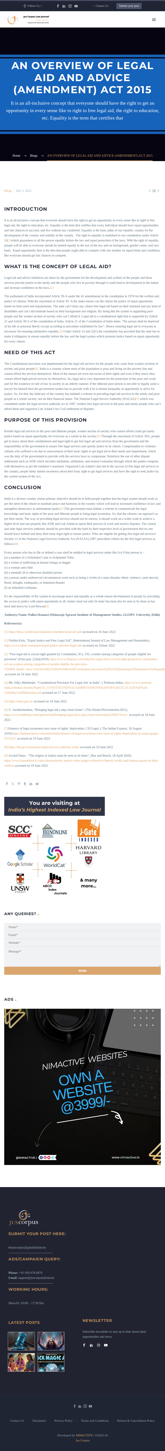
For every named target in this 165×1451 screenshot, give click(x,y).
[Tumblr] (25, 783)
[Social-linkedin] (91, 1345)
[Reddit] (37, 783)
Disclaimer (39, 1420)
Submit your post (129, 5)
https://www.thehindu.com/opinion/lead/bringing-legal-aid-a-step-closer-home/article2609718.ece (65, 714)
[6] (98, 436)
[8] (16, 544)
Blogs (8, 190)
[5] (137, 399)
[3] (61, 331)
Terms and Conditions (95, 1420)
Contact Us (102, 5)
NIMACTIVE (84, 1435)
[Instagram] (70, 6)
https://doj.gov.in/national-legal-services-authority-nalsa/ (44, 747)
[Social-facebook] (84, 1345)
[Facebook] (58, 6)
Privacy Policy (64, 1420)
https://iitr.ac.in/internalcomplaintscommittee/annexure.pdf (45, 632)
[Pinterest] (19, 783)
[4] (36, 368)
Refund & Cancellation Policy (136, 1420)
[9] (47, 606)
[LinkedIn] (64, 6)
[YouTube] (76, 6)
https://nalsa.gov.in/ (21, 701)
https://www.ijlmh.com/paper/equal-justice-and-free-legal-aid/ (43, 645)
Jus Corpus (83, 1440)
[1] (9, 240)
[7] (63, 508)
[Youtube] (105, 1345)
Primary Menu (154, 20)
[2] (52, 287)
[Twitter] (12, 783)
